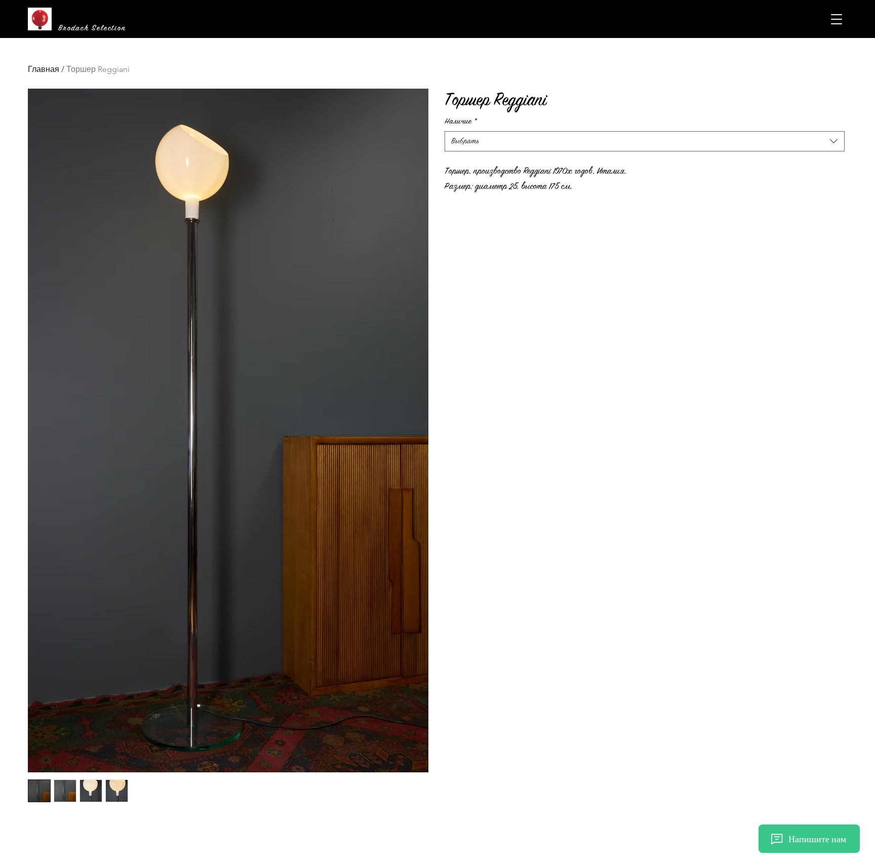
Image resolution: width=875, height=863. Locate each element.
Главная (43, 69)
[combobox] (645, 141)
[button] (836, 19)
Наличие (461, 121)
